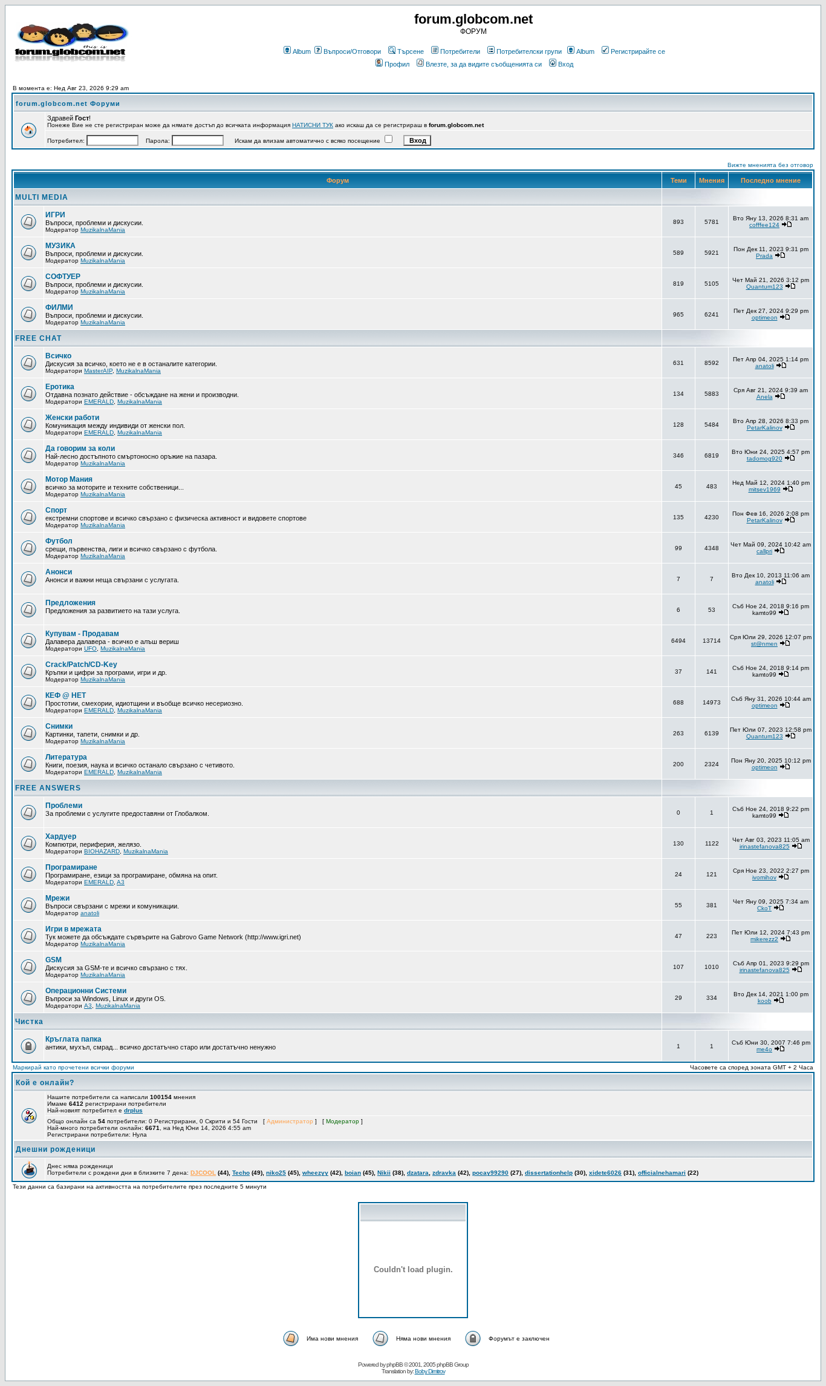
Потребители (460, 51)
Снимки (59, 726)
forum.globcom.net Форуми (68, 103)
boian (353, 1172)
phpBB (394, 1364)
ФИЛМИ (59, 307)
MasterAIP (98, 370)
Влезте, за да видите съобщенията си (484, 64)
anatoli (764, 366)
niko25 (276, 1172)
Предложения (70, 603)
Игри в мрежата (73, 929)
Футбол (59, 541)
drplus (133, 1110)
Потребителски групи (529, 51)
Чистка (29, 1021)
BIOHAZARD (102, 851)
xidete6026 (605, 1172)
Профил (397, 64)
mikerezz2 (764, 939)
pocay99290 (490, 1172)
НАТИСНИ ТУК (312, 125)
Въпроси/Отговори (352, 51)
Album (302, 51)
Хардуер (60, 836)
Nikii (384, 1172)
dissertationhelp (549, 1172)
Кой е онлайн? (45, 1083)
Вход (565, 64)
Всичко (58, 356)
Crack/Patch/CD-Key (81, 664)
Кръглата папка (73, 1039)
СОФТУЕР (62, 276)
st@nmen (764, 643)
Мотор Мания (69, 479)
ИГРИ (55, 215)
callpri (764, 551)
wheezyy (315, 1172)
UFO (90, 648)
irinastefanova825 (765, 846)
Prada (764, 255)
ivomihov (764, 877)
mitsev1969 (765, 489)
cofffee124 (764, 225)
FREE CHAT (38, 338)
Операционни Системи (85, 991)
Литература (66, 757)
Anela (764, 396)
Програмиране (71, 867)
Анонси (58, 572)
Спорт (56, 510)
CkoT (764, 908)
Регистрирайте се (638, 51)
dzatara (418, 1172)
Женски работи (72, 417)
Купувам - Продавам (82, 633)
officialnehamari (662, 1172)
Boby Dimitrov (430, 1371)
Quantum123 (764, 286)
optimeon (765, 317)
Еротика (59, 387)
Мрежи (57, 898)
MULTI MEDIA (41, 197)
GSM (53, 960)
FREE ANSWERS (48, 788)
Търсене (410, 51)
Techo (241, 1172)
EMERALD (99, 401)
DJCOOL (203, 1172)
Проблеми (63, 805)
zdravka (444, 1172)
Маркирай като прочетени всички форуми (73, 1067)
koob (765, 1000)
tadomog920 (764, 458)
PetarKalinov (764, 427)
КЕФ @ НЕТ (65, 695)
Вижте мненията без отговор (770, 165)
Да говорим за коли (80, 448)
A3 (121, 882)
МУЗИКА (60, 245)
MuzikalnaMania (102, 229)
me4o (764, 1049)
